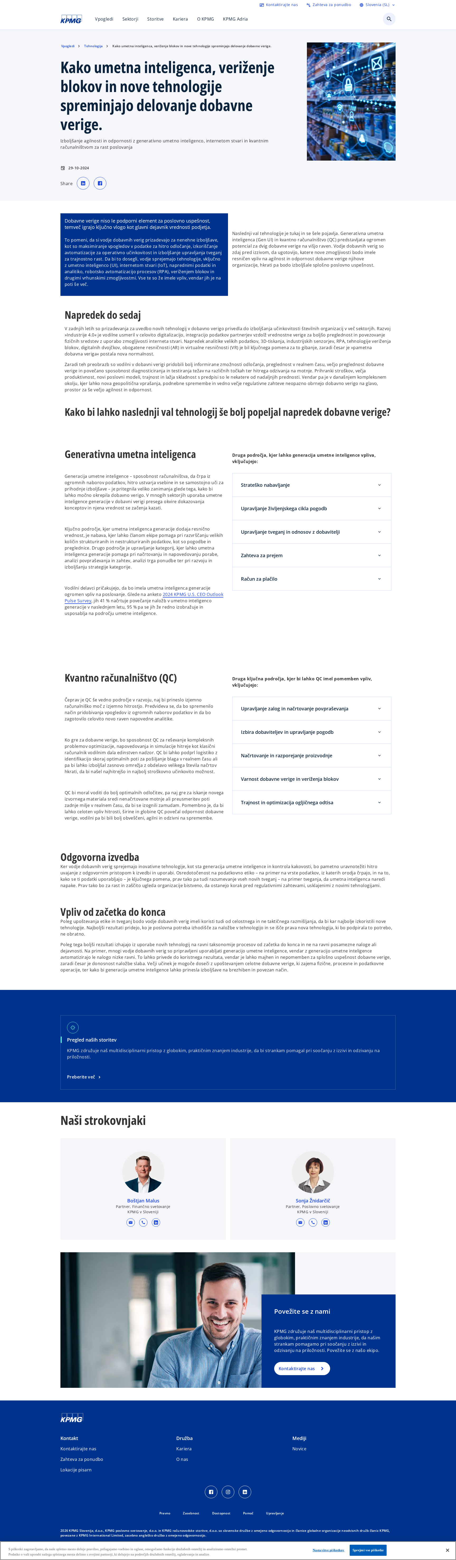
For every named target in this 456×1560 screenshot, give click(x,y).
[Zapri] (447, 1550)
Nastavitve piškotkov (329, 1550)
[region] (228, 1550)
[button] (130, 1222)
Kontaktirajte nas (297, 1368)
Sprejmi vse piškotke (368, 1550)
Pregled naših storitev (93, 1040)
